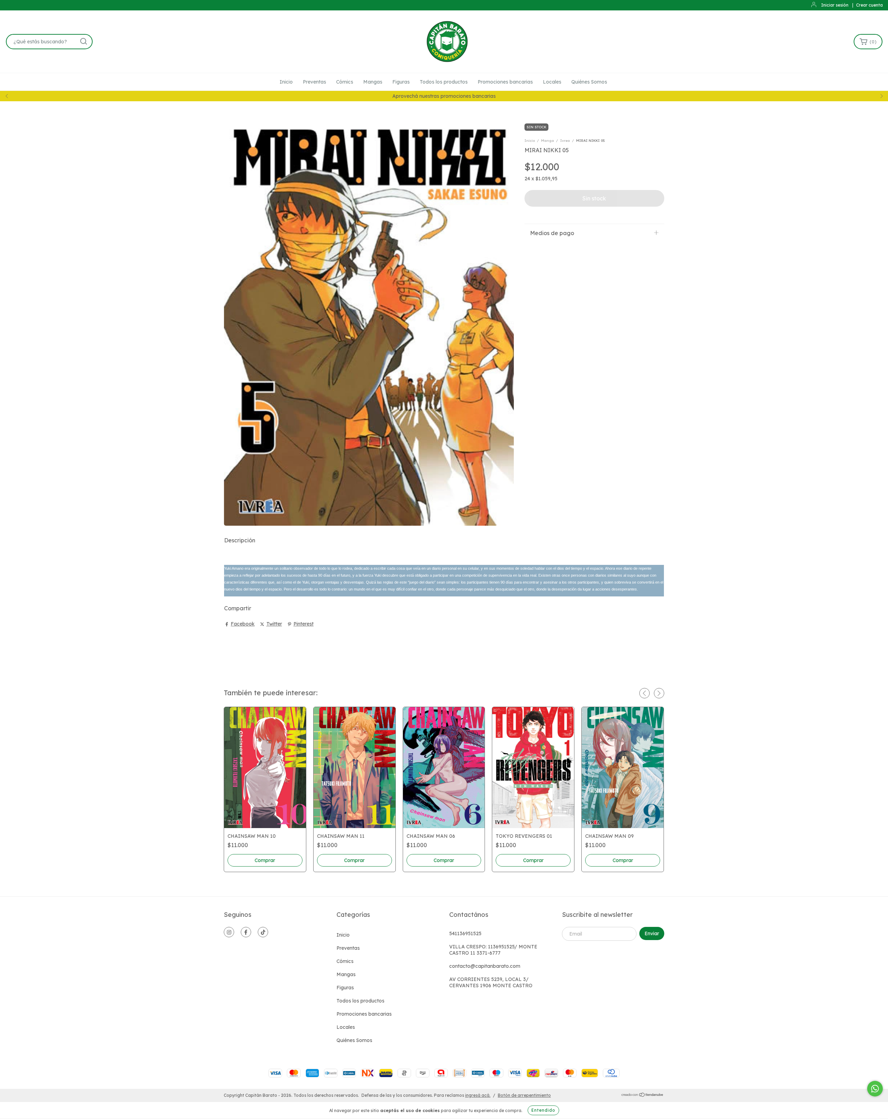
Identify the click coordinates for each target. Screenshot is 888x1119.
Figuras (401, 82)
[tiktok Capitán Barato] (263, 932)
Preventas (314, 82)
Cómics (344, 82)
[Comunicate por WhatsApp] (875, 1088)
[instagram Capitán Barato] (229, 932)
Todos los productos (444, 82)
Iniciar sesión (834, 5)
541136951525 (465, 933)
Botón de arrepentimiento (524, 1095)
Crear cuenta (869, 5)
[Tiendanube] (642, 1095)
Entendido (543, 1110)
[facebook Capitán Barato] (246, 932)
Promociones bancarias (505, 82)
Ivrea (565, 140)
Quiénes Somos (589, 82)
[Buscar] (84, 41)
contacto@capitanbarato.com (484, 966)
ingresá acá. (477, 1095)
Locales (552, 82)
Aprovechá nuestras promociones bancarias (444, 96)
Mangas (372, 82)
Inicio (286, 82)
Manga (547, 140)
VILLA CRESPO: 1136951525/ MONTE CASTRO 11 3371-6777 (493, 950)
